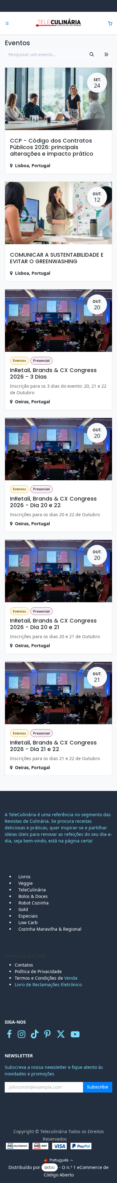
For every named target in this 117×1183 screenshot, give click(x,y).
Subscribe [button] (97, 1087)
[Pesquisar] (91, 54)
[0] (110, 23)
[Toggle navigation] (7, 23)
